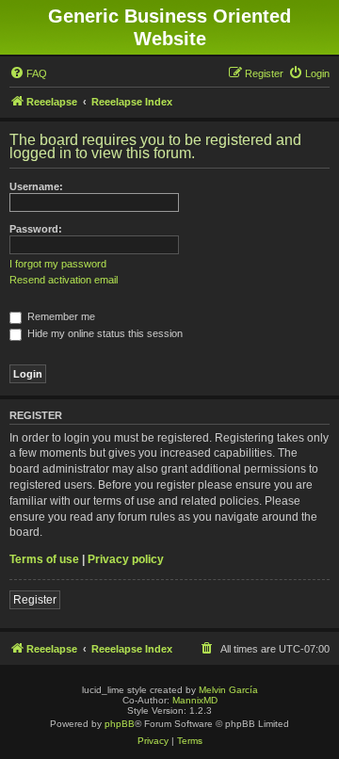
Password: (35, 228)
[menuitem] (28, 73)
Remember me (59, 316)
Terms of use (44, 559)
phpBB (120, 724)
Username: (36, 186)
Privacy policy (126, 559)
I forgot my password (57, 263)
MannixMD (195, 700)
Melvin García (228, 690)
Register (34, 599)
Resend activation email (63, 279)
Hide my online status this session (103, 333)
